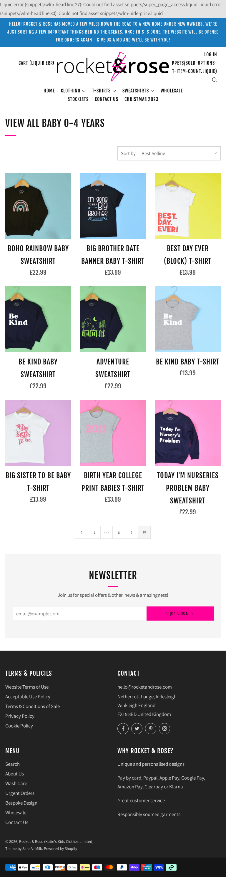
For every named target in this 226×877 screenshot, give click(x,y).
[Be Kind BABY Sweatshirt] (38, 319)
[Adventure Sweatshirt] (113, 319)
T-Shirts (101, 91)
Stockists (78, 99)
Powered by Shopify (60, 848)
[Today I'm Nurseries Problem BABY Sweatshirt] (188, 433)
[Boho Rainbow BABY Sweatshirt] (38, 206)
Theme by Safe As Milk (23, 848)
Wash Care (16, 783)
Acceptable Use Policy (27, 696)
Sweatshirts (135, 91)
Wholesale (172, 91)
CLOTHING (70, 91)
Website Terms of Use (27, 687)
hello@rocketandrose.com (144, 687)
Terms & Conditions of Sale (32, 706)
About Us (14, 773)
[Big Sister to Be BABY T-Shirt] (38, 433)
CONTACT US (106, 99)
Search (12, 764)
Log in (210, 54)
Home (49, 91)
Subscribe (177, 613)
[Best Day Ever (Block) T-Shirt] (188, 206)
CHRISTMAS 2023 (141, 99)
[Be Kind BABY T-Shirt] (188, 319)
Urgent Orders (19, 793)
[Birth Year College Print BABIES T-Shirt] (113, 433)
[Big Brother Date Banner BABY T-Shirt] (113, 206)
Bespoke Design (21, 803)
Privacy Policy (19, 716)
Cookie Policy (19, 725)
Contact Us (16, 822)
